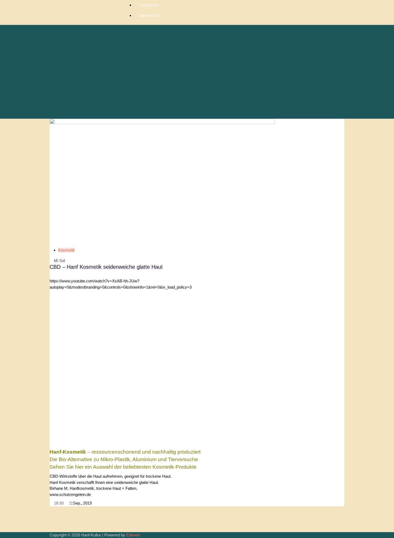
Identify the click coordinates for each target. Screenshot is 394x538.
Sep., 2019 (82, 503)
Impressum (148, 5)
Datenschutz (149, 15)
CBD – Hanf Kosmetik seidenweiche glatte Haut (106, 267)
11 (70, 503)
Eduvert (133, 535)
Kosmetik (66, 250)
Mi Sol (59, 260)
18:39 (58, 503)
